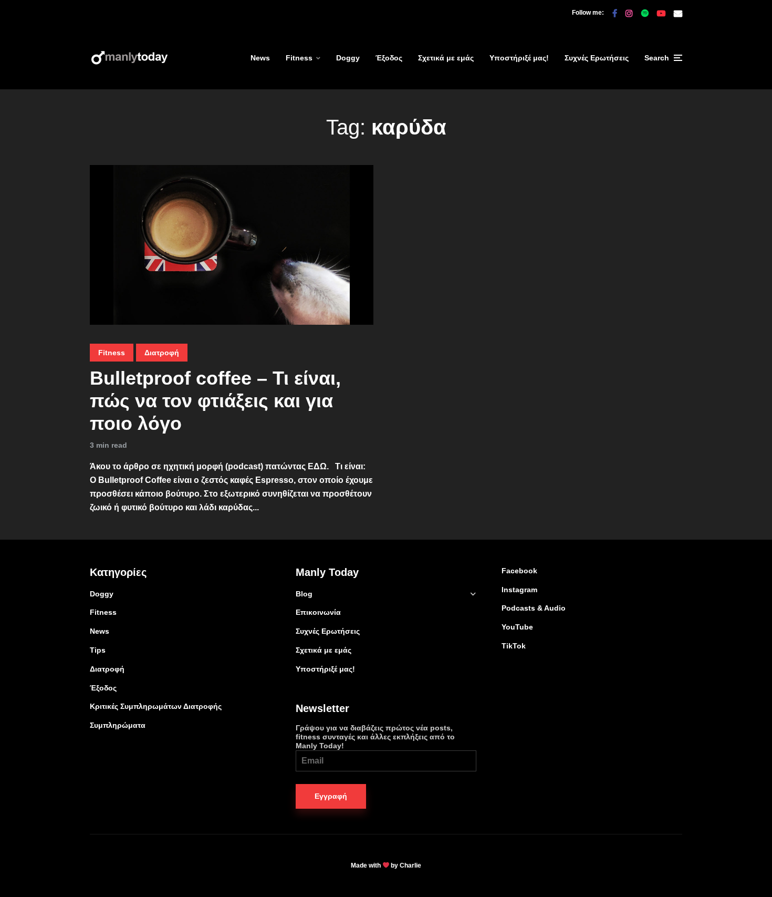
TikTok (514, 646)
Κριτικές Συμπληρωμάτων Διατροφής (156, 706)
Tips (98, 650)
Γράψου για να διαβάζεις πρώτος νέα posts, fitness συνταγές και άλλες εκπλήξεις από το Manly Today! (375, 737)
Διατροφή (161, 352)
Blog (304, 594)
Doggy (348, 58)
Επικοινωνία (318, 612)
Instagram (519, 589)
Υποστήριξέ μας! (519, 58)
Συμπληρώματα (117, 725)
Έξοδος (388, 58)
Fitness (299, 58)
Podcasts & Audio (534, 608)
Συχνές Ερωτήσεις (597, 58)
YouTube (517, 627)
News (260, 58)
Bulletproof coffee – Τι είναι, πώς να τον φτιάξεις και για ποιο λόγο (215, 400)
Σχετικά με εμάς (446, 58)
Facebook (519, 570)
